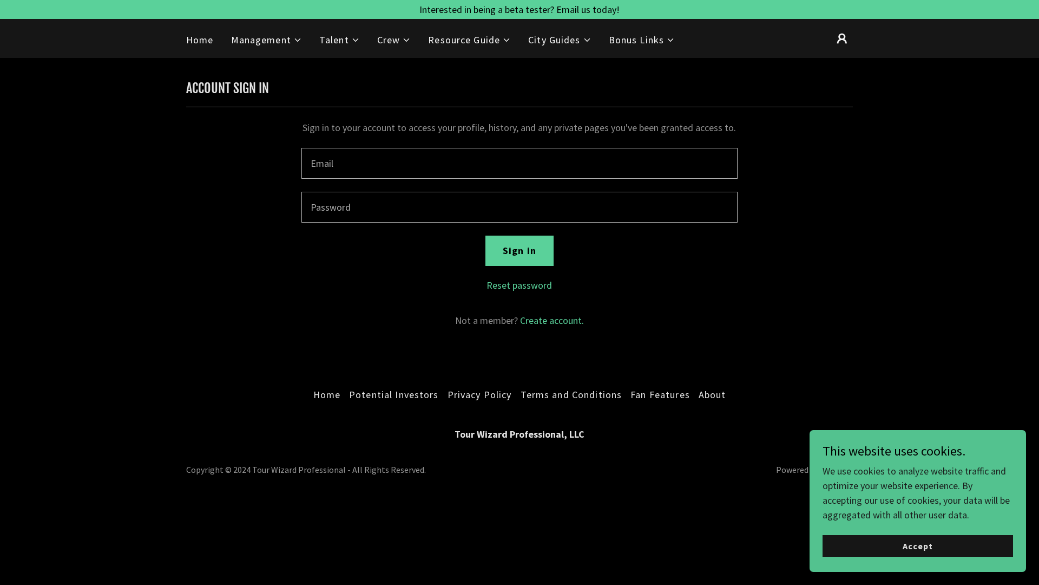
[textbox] (519, 163)
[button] (266, 39)
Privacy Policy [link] (480, 394)
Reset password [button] (519, 285)
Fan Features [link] (660, 394)
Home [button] (327, 394)
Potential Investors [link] (394, 394)
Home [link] (200, 40)
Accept (918, 546)
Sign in (519, 250)
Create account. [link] (552, 320)
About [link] (712, 394)
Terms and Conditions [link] (571, 394)
